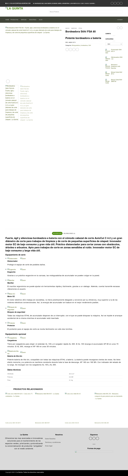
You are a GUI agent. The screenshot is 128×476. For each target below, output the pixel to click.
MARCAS (24, 20)
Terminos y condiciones (53, 442)
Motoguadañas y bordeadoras (80, 45)
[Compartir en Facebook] (67, 49)
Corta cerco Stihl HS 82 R (13, 423)
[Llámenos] (121, 3)
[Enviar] (120, 11)
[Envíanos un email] (118, 3)
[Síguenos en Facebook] (112, 3)
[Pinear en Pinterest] (77, 49)
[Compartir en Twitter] (70, 49)
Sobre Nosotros (50, 439)
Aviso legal (48, 446)
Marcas (74, 28)
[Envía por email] (73, 49)
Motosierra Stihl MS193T (42, 423)
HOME (7, 20)
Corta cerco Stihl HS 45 (72, 423)
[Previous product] (121, 28)
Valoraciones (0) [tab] (69, 233)
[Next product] (118, 28)
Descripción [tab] (57, 233)
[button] (120, 19)
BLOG (40, 20)
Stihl (80, 28)
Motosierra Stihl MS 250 (102, 423)
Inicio (67, 28)
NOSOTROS (32, 20)
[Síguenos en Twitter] (115, 3)
